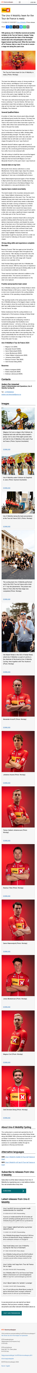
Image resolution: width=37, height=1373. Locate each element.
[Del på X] (14, 27)
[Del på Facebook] (7, 27)
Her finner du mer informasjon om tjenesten (15, 1335)
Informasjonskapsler (8, 1358)
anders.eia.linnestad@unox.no (11, 394)
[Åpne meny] (20, 2)
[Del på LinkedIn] (10, 27)
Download (6, 449)
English (8, 1366)
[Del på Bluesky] (21, 27)
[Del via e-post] (27, 27)
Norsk (3, 1366)
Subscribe (7, 1191)
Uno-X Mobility (21, 22)
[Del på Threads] (17, 27)
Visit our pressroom (11, 1313)
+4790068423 (9, 392)
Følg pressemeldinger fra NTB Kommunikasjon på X (17, 1355)
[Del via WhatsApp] (24, 27)
